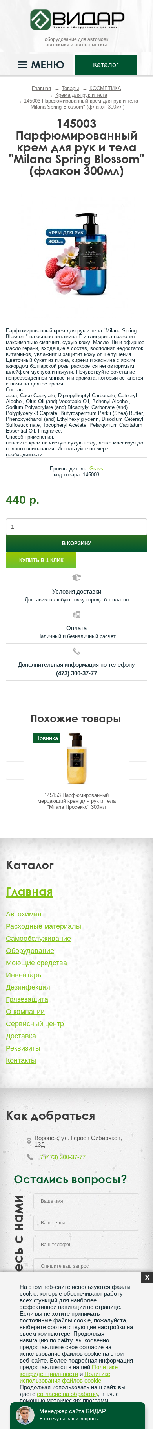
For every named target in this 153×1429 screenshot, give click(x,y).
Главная (41, 88)
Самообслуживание (38, 938)
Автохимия (24, 914)
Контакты (21, 1060)
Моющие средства (36, 963)
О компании (25, 1012)
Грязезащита (27, 999)
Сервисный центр (35, 1024)
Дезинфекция (28, 987)
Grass (96, 469)
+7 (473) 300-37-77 (61, 1157)
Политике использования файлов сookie (65, 1377)
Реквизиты (23, 1048)
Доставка (21, 1036)
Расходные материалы (43, 926)
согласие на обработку (67, 1393)
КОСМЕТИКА (105, 88)
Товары (70, 88)
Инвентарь (23, 975)
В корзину (76, 543)
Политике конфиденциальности (69, 1370)
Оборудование (30, 951)
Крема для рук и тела (81, 95)
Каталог (106, 65)
